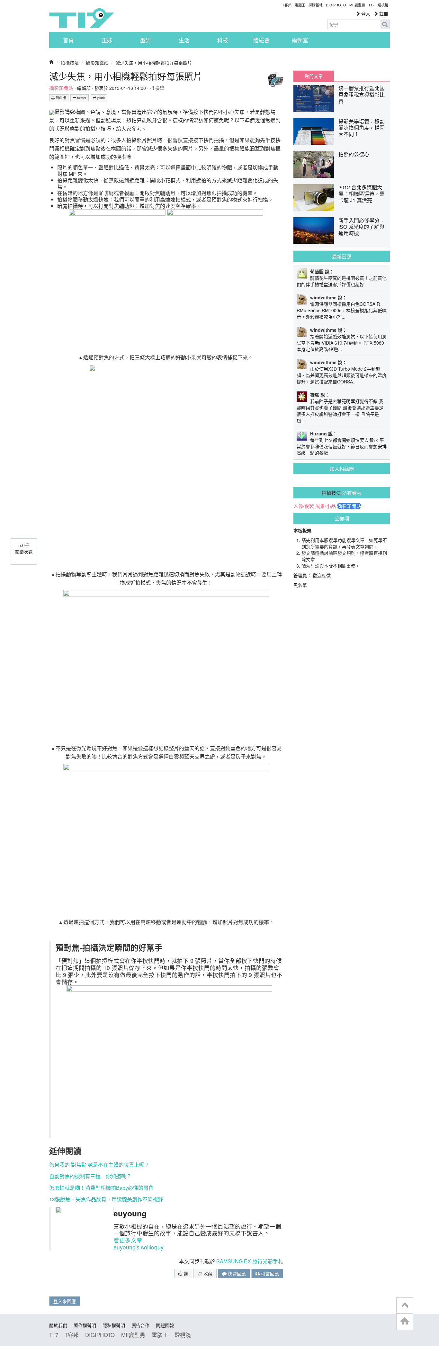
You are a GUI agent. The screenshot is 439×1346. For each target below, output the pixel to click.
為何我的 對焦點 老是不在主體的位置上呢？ (99, 1164)
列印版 (60, 97)
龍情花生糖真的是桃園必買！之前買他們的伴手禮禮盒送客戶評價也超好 (342, 281)
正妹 (107, 40)
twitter (81, 97)
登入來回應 (64, 1301)
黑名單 (300, 585)
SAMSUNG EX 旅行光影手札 (249, 1261)
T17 (81, 18)
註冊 (383, 13)
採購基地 (316, 4)
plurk (100, 97)
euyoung (130, 1213)
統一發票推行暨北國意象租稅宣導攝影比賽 (361, 94)
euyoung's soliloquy (138, 1247)
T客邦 (286, 4)
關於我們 (58, 1325)
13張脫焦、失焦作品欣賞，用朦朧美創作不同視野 (106, 1199)
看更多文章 (127, 1240)
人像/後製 (303, 506)
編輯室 (300, 40)
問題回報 (165, 1325)
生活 (184, 40)
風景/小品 (325, 506)
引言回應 (269, 1273)
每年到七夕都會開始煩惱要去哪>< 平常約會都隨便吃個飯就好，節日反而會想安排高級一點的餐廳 (342, 446)
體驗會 (261, 40)
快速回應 (236, 1273)
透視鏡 (383, 4)
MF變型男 (357, 4)
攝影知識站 (97, 62)
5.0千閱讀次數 (24, 548)
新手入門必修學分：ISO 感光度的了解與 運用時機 (361, 227)
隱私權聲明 (114, 1325)
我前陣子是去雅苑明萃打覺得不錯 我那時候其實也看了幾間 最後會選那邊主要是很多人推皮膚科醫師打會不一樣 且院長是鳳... (340, 411)
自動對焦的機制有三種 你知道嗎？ (90, 1176)
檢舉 (159, 88)
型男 (145, 40)
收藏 (207, 1273)
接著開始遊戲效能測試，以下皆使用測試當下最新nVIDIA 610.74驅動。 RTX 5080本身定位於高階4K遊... (342, 342)
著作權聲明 (85, 1325)
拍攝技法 (70, 62)
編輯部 (84, 88)
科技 (222, 40)
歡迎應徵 (322, 575)
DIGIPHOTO (336, 4)
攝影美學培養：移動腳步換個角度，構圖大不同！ (361, 127)
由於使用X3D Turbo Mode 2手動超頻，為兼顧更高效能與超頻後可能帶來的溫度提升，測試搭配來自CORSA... (342, 375)
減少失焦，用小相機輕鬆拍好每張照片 (153, 62)
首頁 (68, 40)
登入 (365, 13)
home (405, 1321)
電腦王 (300, 4)
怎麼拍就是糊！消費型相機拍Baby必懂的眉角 (101, 1187)
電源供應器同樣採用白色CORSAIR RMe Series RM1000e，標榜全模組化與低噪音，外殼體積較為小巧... (342, 310)
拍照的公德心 (353, 154)
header (405, 1306)
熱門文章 (314, 76)
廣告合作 (140, 1325)
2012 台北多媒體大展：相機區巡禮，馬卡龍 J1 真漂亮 (361, 194)
